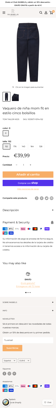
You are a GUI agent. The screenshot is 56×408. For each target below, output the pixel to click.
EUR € (22, 361)
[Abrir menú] (4, 13)
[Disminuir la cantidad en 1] (16, 165)
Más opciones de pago (28, 189)
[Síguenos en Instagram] (9, 373)
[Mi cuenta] (46, 12)
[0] (51, 12)
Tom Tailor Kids (11, 119)
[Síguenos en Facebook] (4, 373)
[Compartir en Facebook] (37, 198)
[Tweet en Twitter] (46, 198)
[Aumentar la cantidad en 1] (30, 165)
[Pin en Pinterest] (41, 198)
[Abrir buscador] (40, 12)
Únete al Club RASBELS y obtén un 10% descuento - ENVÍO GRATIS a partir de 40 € (28, 3)
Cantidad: (7, 165)
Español (7, 361)
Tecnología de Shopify (12, 402)
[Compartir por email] (51, 198)
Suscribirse (12, 348)
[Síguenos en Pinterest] (14, 373)
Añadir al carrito (28, 174)
